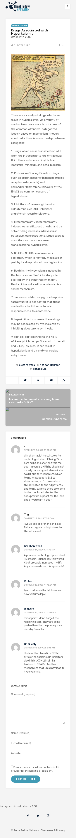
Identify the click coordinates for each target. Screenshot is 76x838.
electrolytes (27, 365)
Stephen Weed (33, 546)
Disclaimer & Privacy (53, 830)
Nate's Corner (19, 25)
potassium (39, 368)
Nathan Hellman (50, 365)
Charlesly (30, 644)
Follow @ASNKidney (21, 801)
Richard (29, 581)
